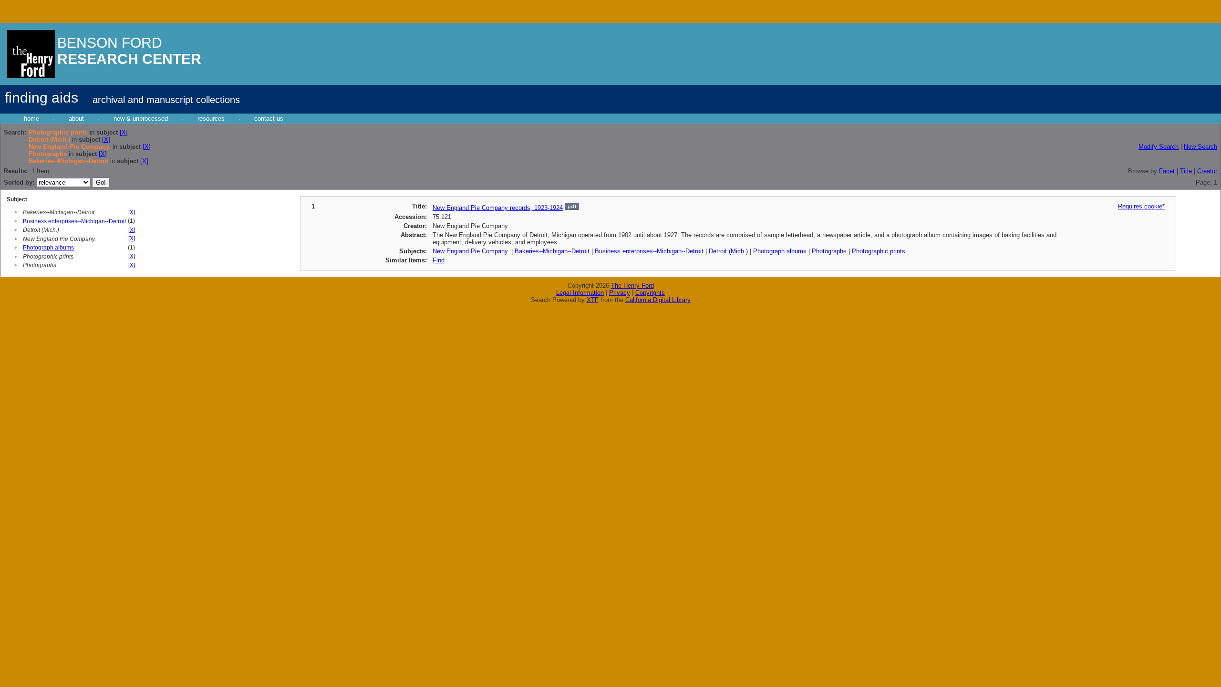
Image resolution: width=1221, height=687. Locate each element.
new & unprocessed (141, 118)
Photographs (829, 251)
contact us (268, 118)
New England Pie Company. (471, 251)
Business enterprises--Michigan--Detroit (74, 221)
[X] (124, 132)
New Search (1200, 146)
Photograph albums (48, 247)
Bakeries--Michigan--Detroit (552, 251)
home (31, 118)
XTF (593, 299)
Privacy (619, 292)
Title (1186, 171)
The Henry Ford (632, 285)
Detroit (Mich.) (728, 251)
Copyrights (650, 292)
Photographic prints (878, 251)
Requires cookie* (1141, 206)
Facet (1167, 171)
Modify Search (1158, 146)
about (76, 118)
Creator (1207, 171)
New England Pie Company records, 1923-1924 (498, 207)
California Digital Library (658, 299)
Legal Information (580, 292)
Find (439, 260)
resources (211, 118)
